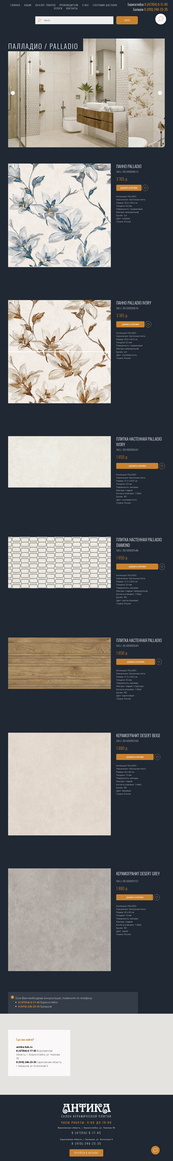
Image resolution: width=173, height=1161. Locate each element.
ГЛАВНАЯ (15, 5)
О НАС (85, 5)
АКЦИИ (27, 5)
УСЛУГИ (58, 8)
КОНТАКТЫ (72, 8)
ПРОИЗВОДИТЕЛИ (69, 5)
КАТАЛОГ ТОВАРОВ (46, 5)
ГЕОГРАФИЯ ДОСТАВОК (105, 5)
